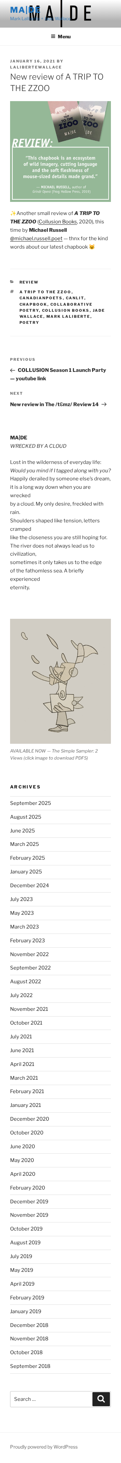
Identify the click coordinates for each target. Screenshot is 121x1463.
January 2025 (26, 872)
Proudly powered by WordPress (44, 1447)
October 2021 (26, 1023)
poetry (29, 322)
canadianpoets (41, 298)
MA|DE (25, 10)
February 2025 (27, 858)
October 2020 (26, 1133)
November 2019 (29, 1215)
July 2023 (21, 899)
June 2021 (22, 1050)
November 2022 (29, 954)
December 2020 (29, 1119)
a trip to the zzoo (45, 292)
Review (29, 282)
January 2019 (25, 1311)
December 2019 (29, 1202)
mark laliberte (68, 316)
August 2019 (25, 1243)
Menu (64, 36)
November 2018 (29, 1339)
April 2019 (22, 1284)
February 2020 (27, 1188)
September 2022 (30, 968)
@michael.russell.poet (36, 238)
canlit (75, 298)
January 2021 (25, 1105)
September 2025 (30, 803)
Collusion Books (58, 222)
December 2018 (29, 1325)
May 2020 (22, 1160)
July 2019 (21, 1256)
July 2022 (21, 995)
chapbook (33, 304)
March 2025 (24, 844)
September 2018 (30, 1366)
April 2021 (22, 1064)
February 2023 (27, 941)
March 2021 (24, 1078)
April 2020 (22, 1174)
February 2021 (27, 1091)
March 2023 (24, 927)
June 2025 (22, 831)
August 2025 (25, 817)
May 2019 (21, 1270)
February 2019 (27, 1298)
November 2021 (29, 1009)
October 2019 (26, 1229)
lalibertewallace (36, 67)
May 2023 (22, 913)
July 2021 (21, 1037)
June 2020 (22, 1147)
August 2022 (25, 982)
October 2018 (26, 1352)
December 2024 (29, 886)
